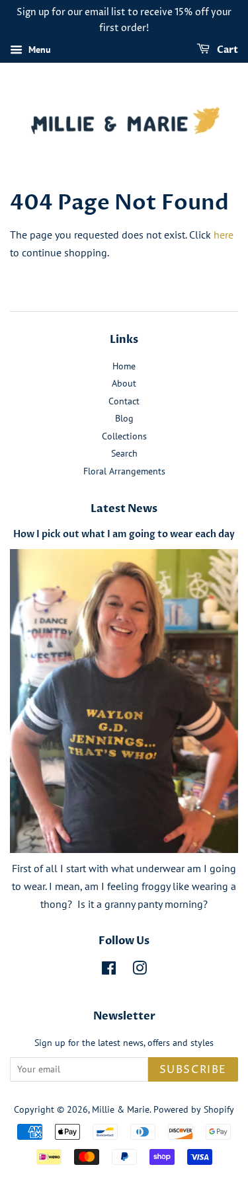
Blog (124, 418)
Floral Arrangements (124, 471)
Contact (124, 401)
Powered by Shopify (193, 1109)
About (124, 383)
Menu (38, 50)
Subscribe (193, 1069)
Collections (124, 436)
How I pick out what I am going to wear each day (124, 534)
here (223, 234)
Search (124, 453)
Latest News (124, 508)
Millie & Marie (120, 1109)
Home (124, 366)
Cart (226, 50)
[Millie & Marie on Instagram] (139, 971)
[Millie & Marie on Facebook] (108, 971)
